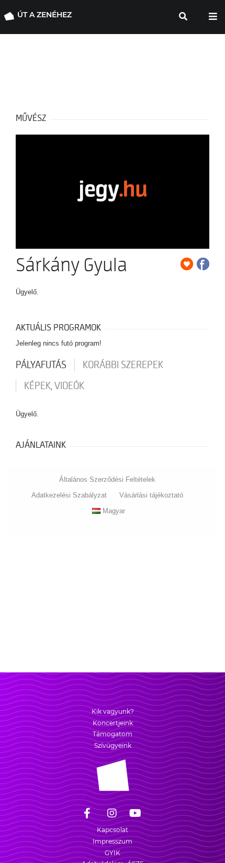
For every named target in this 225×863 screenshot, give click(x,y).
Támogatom (112, 734)
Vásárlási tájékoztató (151, 495)
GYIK (112, 853)
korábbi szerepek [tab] (123, 365)
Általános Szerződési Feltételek (107, 479)
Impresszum (112, 841)
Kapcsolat (112, 830)
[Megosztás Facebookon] (203, 264)
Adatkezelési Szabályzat (69, 495)
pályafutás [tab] (41, 365)
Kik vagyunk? (113, 711)
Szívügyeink (112, 745)
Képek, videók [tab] (54, 386)
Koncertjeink (113, 723)
